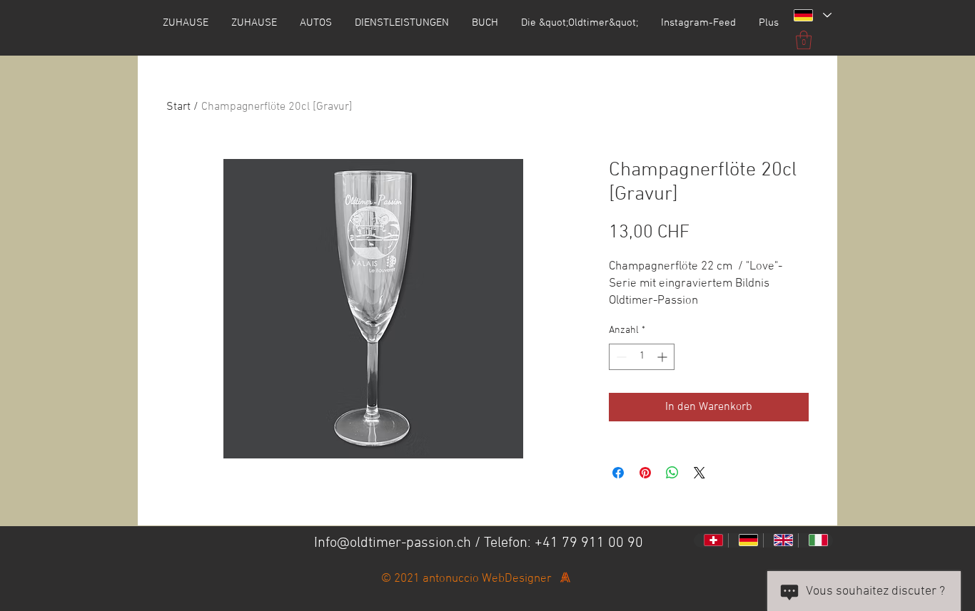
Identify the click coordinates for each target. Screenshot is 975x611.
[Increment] (663, 356)
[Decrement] (620, 356)
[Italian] (815, 540)
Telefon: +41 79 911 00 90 (563, 543)
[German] (745, 540)
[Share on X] (699, 472)
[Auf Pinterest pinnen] (645, 472)
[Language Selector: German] (812, 15)
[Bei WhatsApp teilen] (672, 472)
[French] (711, 540)
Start (178, 107)
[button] (804, 40)
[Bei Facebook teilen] (618, 472)
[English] (780, 540)
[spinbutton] (642, 356)
